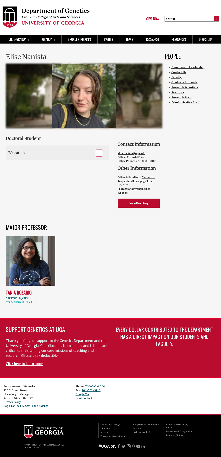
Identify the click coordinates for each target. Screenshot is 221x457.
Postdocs (177, 92)
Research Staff (181, 97)
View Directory (139, 203)
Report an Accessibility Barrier (177, 426)
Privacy (137, 428)
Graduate (48, 39)
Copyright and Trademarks (146, 424)
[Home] (54, 16)
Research (152, 39)
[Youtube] (138, 446)
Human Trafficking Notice (179, 431)
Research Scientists (184, 87)
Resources (179, 39)
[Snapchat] (133, 446)
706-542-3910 (91, 390)
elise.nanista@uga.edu (131, 153)
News (129, 39)
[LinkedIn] (143, 446)
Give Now (152, 18)
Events (108, 39)
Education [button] (16, 153)
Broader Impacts (79, 39)
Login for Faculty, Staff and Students (26, 405)
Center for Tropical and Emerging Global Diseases (136, 181)
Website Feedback (142, 432)
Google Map (83, 394)
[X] (124, 446)
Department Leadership (187, 67)
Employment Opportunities (113, 436)
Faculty (176, 77)
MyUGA (104, 432)
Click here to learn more (24, 364)
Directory (206, 39)
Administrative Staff (185, 102)
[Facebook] (119, 446)
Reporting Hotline (174, 435)
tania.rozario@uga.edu (19, 302)
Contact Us (178, 72)
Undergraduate (18, 39)
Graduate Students (184, 82)
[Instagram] (129, 446)
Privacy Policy (12, 402)
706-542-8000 (95, 386)
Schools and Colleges (110, 424)
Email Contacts (85, 398)
